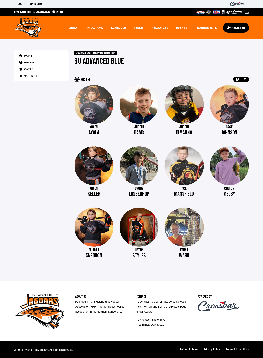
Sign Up (38, 3)
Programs (95, 28)
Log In (21, 3)
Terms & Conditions (237, 349)
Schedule (118, 28)
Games (28, 69)
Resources (160, 28)
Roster (29, 62)
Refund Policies (189, 349)
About (74, 28)
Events (181, 28)
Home (28, 55)
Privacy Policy (212, 349)
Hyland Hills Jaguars (32, 12)
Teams (138, 28)
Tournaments (206, 28)
